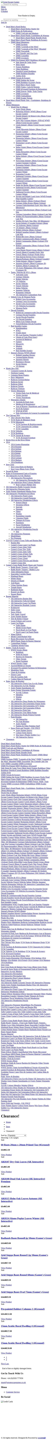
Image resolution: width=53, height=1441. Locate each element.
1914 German (16, 458)
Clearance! (10, 739)
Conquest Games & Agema (21, 371)
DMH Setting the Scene (25, 80)
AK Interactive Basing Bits (21, 599)
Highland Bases (17, 576)
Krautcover (15, 607)
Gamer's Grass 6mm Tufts (21, 556)
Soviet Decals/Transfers (25, 317)
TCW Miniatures (17, 422)
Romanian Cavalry (23, 174)
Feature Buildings (23, 67)
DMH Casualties (22, 56)
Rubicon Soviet (17, 382)
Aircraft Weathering (23, 527)
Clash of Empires (36, 1418)
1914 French (16, 456)
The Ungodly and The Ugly (27, 53)
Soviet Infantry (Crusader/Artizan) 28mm (32, 223)
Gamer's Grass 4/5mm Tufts (22, 554)
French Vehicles (22, 286)
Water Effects (16, 634)
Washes (19, 514)
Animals (19, 348)
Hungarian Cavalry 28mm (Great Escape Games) (20, 811)
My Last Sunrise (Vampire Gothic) (29, 335)
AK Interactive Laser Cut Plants (23, 603)
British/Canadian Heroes (25, 355)
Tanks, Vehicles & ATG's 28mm (23, 272)
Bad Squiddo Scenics (24, 351)
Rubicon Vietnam (18, 389)
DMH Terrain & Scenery (20, 78)
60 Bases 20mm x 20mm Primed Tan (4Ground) (25, 1144)
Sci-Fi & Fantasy (22, 409)
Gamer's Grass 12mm (19, 558)
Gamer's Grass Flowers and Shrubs (24, 561)
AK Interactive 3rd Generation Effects (26, 708)
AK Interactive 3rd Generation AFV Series (27, 706)
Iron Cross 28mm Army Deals (22, 469)
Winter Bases (16, 578)
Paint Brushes (16, 717)
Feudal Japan (21, 333)
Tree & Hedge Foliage (19, 619)
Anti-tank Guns (22, 275)
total (41, 1438)
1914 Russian (16, 447)
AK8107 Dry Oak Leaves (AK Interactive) (22, 1161)
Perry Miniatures (17, 377)
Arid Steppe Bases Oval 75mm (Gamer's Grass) (25, 1292)
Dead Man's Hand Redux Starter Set (25, 29)
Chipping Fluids (22, 518)
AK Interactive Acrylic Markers (18, 476)
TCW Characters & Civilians (27, 427)
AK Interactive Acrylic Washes (23, 686)
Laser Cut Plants (17, 623)
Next (3, 1364)
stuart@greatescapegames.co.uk (13, 1382)
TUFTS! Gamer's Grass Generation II (18, 1427)
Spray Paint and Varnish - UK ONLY (25, 728)
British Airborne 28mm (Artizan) (28, 230)
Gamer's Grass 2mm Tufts (21, 552)
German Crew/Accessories (26, 301)
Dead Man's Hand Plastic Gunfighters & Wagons (30, 36)
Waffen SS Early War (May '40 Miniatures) (32, 221)
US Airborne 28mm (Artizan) (27, 225)
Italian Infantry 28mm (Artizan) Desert (31, 201)
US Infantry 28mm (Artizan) (27, 228)
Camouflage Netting (19, 643)
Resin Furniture (22, 661)
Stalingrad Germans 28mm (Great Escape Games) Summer (25, 825)
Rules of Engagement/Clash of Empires (21, 473)
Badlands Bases (17, 590)
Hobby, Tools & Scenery (15, 648)
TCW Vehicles (16, 431)
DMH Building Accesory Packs (28, 82)
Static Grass (15, 610)
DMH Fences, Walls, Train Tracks (29, 91)
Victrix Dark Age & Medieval (27, 393)
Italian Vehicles (22, 288)
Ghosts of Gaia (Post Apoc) (26, 337)
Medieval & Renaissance (25, 404)
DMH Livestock (22, 58)
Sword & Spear (12, 471)
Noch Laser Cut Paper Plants (27, 632)
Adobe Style (21, 76)
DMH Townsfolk (22, 51)
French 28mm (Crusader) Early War (30, 252)
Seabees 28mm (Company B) (27, 266)
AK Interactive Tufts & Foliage (23, 601)
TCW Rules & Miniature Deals (23, 420)
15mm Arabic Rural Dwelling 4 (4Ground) (22, 1326)
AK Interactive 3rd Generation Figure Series (28, 704)
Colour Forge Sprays (24, 733)
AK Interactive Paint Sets (21, 710)
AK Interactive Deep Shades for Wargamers (28, 701)
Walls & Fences (22, 654)
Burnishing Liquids (23, 516)
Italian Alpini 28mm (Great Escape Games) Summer (25, 812)
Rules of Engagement (19, 1418)
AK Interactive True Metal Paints (24, 713)
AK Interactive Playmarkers (22, 478)
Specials (19, 507)
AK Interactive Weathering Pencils (24, 529)
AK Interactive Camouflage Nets (28, 295)
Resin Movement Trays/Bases (22, 639)
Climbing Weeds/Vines (20, 645)
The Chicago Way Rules (20, 418)
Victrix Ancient (22, 395)
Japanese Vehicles (23, 290)
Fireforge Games (17, 373)
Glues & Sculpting (18, 672)
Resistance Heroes (23, 362)
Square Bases (16, 594)
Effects (18, 699)
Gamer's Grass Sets (18, 563)
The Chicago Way (13, 415)
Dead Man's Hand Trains (25, 85)
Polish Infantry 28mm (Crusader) (28, 261)
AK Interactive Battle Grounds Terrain (21, 487)
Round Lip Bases (17, 592)
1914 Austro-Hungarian (20, 444)
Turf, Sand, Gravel (18, 614)
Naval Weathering (23, 525)
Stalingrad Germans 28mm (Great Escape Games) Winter (24, 827)
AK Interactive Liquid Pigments (23, 498)
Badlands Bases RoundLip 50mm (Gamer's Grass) (26, 1238)
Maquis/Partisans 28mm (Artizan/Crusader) (32, 259)
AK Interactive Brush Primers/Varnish (25, 715)
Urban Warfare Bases (19, 585)
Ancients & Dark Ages (25, 402)
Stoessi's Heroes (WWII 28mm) (23, 353)
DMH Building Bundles (25, 73)
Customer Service (13, 1392)
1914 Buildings (17, 462)
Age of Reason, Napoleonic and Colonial (32, 406)
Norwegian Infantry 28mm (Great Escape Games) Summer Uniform (32, 162)
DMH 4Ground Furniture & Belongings (31, 89)
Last (7, 1364)
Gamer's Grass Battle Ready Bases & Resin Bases (24, 1428)
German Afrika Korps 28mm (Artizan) (31, 203)
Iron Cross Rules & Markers (22, 467)
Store (8, 1127)
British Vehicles (22, 279)
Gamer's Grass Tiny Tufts (21, 549)
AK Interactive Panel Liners (22, 496)
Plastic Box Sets (12, 368)
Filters (18, 511)
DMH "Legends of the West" (27, 47)
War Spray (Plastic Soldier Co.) (28, 735)
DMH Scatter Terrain (24, 98)
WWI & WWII (21, 411)
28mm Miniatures (13, 105)
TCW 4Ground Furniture (25, 438)
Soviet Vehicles (22, 284)
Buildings (19, 652)
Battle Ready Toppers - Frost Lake (24, 567)
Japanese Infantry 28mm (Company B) (31, 263)
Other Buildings (22, 69)
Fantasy (19, 342)
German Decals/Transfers (25, 315)
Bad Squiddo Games (19, 326)
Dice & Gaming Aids (19, 677)
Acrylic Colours (22, 692)
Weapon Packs (21, 308)
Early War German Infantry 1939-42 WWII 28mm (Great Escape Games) (33, 121)
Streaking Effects (22, 505)
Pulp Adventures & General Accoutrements (32, 413)
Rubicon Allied (17, 384)
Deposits (19, 509)
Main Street (20, 65)
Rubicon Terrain (17, 386)
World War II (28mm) (19, 107)
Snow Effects (16, 612)
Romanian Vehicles (23, 292)
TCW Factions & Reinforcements (29, 424)
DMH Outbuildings (23, 96)
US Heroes (20, 366)
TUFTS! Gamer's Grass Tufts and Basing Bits (24, 540)
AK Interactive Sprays (24, 737)
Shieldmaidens (21, 328)
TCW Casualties (22, 429)
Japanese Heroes (22, 359)
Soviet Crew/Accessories (25, 304)
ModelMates (16, 536)
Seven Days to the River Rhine (18, 440)
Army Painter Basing (19, 616)
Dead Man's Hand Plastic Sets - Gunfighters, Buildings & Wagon (26, 788)
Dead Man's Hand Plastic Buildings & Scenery (29, 40)
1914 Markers (16, 460)
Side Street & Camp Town (26, 62)
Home (8, 1122)
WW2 (18, 330)
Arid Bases (15, 583)
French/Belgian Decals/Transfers (28, 324)
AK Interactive (21, 719)
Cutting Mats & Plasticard (21, 679)
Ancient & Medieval (24, 339)
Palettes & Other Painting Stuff (28, 726)
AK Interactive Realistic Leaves (23, 605)
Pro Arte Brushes (22, 721)
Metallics (19, 695)
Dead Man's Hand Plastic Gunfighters (33, 1411)
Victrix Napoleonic (23, 397)
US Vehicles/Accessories (25, 306)
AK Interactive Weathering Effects (24, 500)
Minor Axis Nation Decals (26, 321)
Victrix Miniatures (18, 391)
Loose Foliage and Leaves (21, 621)
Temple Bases (16, 587)
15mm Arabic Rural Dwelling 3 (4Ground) (22, 1343)
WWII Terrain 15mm (19, 663)
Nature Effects (21, 502)
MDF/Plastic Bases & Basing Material (26, 641)
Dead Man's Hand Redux (16, 27)
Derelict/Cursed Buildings (26, 71)
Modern (19, 346)
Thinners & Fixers (23, 520)
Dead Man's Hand (24, 1413)
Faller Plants (20, 625)
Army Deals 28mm (23, 109)
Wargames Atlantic (18, 400)
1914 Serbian (16, 449)
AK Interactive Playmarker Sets (28, 480)
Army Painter (21, 724)
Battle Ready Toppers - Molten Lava (25, 570)
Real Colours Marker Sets (26, 485)
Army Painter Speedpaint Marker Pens (21, 491)
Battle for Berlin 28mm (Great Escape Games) (34, 185)
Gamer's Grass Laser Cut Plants (23, 545)
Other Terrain (21, 659)
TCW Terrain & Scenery (20, 435)
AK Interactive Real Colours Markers (25, 482)
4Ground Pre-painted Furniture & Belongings (28, 668)
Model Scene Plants (23, 628)
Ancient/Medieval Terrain (21, 666)
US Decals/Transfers (24, 319)
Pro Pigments (16, 538)
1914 (8, 442)
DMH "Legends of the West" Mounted (31, 49)
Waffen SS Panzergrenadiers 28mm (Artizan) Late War (26, 845)
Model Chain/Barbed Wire (21, 637)
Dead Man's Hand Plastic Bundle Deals (31, 38)
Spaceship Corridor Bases (21, 574)
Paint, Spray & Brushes (15, 681)
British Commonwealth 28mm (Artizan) (31, 239)
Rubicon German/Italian (20, 380)
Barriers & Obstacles (24, 657)
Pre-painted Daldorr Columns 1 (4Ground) (23, 1309)
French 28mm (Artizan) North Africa (30, 254)
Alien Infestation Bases (20, 572)
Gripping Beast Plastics (20, 375)
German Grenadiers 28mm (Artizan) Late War (34, 214)
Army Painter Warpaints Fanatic (23, 690)
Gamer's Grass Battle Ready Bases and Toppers (24, 565)
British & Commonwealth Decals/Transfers (32, 313)
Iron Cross (10, 464)
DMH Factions (21, 44)
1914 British (15, 453)
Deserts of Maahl (17, 581)
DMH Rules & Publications (21, 31)
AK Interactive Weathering (35, 1425)
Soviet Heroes (21, 364)
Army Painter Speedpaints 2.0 (22, 688)
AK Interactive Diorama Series (18, 489)
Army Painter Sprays (24, 730)
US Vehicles (20, 281)
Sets (17, 532)
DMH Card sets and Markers (27, 33)
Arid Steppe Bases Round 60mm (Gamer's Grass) (26, 1275)
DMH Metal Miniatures (20, 42)
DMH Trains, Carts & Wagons (28, 87)
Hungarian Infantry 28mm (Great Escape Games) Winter (30, 808)
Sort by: (4, 1135)
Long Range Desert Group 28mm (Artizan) (33, 250)
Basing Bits (15, 543)
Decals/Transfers (17, 310)
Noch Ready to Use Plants (26, 630)
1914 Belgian (16, 451)
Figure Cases (16, 675)
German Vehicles (22, 277)
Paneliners (20, 523)
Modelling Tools (17, 670)
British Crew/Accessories (25, 299)
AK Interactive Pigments (20, 534)
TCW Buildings (17, 433)
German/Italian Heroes (24, 357)
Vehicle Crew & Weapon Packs (23, 297)
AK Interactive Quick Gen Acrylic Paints (27, 683)
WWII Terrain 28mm (19, 650)
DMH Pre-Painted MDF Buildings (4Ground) (29, 60)
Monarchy (20, 344)
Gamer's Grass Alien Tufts (21, 547)
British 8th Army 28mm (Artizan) (29, 237)
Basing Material (12, 596)
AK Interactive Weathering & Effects (20, 494)
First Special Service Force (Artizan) (30, 257)
